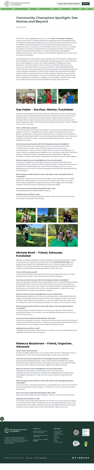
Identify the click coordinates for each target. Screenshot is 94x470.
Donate (56, 440)
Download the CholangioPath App (58, 433)
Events (55, 435)
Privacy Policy (29, 457)
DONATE (86, 3)
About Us (56, 436)
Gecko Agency (43, 457)
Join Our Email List (58, 442)
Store (55, 439)
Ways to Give (57, 438)
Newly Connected (58, 431)
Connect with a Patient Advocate (69, 3)
